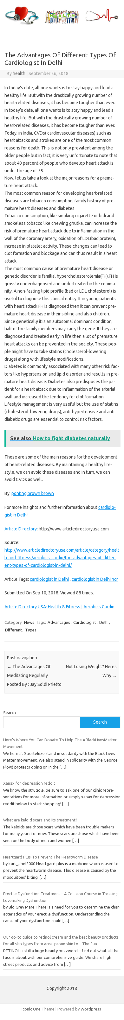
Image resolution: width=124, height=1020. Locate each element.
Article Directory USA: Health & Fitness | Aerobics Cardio (59, 606)
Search (9, 712)
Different (13, 630)
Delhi (103, 622)
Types (30, 630)
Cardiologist (84, 622)
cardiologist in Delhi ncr (95, 579)
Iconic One (31, 1009)
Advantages (59, 622)
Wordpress (91, 1009)
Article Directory (20, 528)
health (19, 73)
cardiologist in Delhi (49, 579)
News (29, 622)
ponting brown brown (32, 493)
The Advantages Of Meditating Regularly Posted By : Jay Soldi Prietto (34, 675)
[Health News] (62, 25)
